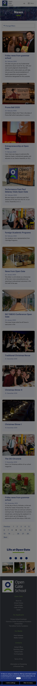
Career (18, 609)
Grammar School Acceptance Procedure (18, 621)
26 (18, 533)
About (17, 600)
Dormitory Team (19, 649)
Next (5, 537)
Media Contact (18, 637)
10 (21, 530)
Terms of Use (18, 659)
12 (29, 530)
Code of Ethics (18, 607)
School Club (18, 651)
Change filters (10, 26)
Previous (7, 526)
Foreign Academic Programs (18, 232)
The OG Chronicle (13, 459)
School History (18, 603)
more (18, 678)
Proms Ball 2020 (12, 107)
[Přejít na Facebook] (16, 558)
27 (23, 533)
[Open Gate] (7, 3)
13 (4, 533)
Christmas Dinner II (13, 390)
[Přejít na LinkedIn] (21, 558)
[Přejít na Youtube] (26, 558)
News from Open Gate (15, 271)
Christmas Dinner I (13, 424)
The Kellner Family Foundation (18, 626)
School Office (18, 647)
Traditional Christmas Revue (17, 355)
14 (9, 533)
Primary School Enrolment (18, 619)
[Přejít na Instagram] (10, 558)
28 (28, 533)
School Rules (19, 605)
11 (25, 530)
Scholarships (19, 623)
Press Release (18, 635)
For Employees (18, 654)
